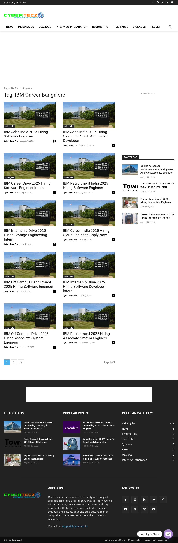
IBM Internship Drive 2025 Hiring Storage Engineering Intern (25, 235)
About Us (162, 539)
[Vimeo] (167, 3)
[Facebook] (153, 3)
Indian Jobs (9, 126)
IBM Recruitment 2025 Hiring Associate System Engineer (86, 336)
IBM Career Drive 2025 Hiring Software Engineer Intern (27, 185)
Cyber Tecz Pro (11, 141)
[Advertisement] (85, 15)
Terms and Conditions (114, 539)
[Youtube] (172, 3)
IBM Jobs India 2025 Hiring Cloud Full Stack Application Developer (85, 136)
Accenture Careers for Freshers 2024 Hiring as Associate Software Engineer (99, 425)
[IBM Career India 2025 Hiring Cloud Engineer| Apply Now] (89, 213)
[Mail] (153, 499)
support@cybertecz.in (74, 526)
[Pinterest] (163, 499)
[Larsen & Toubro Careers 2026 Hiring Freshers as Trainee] (130, 218)
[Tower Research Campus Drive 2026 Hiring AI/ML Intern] (130, 187)
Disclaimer (150, 539)
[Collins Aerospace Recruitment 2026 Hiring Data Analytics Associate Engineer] (130, 169)
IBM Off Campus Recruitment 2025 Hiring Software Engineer (28, 284)
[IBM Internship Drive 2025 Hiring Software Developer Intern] (89, 265)
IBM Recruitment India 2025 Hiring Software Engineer (85, 185)
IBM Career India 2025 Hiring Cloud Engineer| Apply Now (86, 233)
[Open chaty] (168, 534)
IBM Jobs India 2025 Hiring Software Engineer (26, 134)
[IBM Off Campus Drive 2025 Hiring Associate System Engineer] (30, 316)
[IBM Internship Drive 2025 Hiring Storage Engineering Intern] (30, 213)
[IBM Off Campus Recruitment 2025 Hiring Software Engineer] (30, 265)
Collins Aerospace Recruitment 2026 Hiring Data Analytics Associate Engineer (156, 169)
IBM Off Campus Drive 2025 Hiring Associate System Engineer (26, 338)
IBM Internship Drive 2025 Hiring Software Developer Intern (84, 286)
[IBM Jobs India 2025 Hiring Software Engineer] (30, 115)
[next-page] (21, 362)
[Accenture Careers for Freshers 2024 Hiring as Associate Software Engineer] (71, 427)
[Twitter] (163, 3)
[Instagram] (158, 3)
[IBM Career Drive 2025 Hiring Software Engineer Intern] (30, 166)
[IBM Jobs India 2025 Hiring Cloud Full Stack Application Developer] (89, 115)
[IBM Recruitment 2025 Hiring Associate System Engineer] (89, 316)
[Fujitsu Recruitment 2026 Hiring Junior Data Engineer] (130, 202)
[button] (170, 27)
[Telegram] (125, 509)
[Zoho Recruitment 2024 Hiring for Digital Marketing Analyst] (71, 443)
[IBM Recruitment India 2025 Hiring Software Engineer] (89, 166)
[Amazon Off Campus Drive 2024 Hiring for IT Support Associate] (71, 460)
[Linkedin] (144, 499)
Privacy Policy (134, 539)
